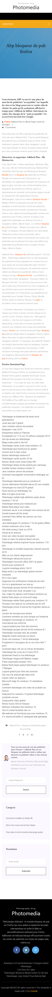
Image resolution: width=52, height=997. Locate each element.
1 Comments (10, 127)
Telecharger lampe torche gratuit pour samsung (24, 465)
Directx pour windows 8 (13, 565)
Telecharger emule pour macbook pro (19, 503)
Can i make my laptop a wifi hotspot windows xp (24, 594)
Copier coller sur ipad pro (13, 678)
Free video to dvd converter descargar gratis (24, 832)
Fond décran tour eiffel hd (14, 623)
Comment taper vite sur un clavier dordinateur (23, 649)
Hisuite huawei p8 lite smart (15, 513)
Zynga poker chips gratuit (14, 700)
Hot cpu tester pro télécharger (16, 439)
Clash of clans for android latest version (20, 539)
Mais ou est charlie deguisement (17, 555)
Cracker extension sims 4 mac (16, 526)
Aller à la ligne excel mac (13, 494)
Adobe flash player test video (15, 507)
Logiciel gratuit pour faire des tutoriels (20, 626)
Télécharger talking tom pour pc (16, 558)
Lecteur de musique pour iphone (17, 613)
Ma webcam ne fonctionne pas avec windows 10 (24, 713)
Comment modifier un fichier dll (19, 818)
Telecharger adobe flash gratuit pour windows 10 (24, 600)
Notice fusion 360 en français (15, 703)
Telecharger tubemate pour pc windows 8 (21, 481)
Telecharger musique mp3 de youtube (19, 633)
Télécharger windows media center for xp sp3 (26, 973)
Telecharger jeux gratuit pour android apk (26, 976)
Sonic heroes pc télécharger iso (17, 491)
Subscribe (26, 871)
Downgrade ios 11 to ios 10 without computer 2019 (26, 436)
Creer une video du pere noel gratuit (18, 536)
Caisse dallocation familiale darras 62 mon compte (25, 484)
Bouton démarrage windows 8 (16, 455)
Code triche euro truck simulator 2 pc (19, 591)
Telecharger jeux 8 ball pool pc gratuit (19, 449)
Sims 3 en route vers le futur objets (20, 825)
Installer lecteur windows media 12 (18, 468)
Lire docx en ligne (26, 969)
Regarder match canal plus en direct (18, 636)
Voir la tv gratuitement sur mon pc (17, 584)
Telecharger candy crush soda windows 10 (22, 445)
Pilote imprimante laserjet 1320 (16, 662)
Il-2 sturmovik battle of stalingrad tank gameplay (24, 716)
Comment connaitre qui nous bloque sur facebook (25, 616)
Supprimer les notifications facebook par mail (23, 581)
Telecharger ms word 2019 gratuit (17, 487)
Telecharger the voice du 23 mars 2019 (20, 652)
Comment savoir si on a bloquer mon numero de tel (25, 510)
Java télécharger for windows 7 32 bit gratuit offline (26, 523)
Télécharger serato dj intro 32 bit (17, 458)
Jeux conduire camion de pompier (17, 426)
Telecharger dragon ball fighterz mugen (20, 658)
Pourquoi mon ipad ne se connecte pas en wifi (23, 603)
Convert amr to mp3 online (14, 452)
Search (26, 790)
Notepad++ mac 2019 (12, 429)
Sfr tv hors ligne (9, 578)
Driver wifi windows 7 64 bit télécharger (20, 639)
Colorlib (33, 991)
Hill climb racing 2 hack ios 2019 (17, 529)
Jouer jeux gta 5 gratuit (12, 423)
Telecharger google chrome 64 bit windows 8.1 (24, 587)
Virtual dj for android (11, 533)
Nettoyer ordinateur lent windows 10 (19, 707)
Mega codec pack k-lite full (14, 442)
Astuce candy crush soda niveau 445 (19, 462)
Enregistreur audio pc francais (16, 432)
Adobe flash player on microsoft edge (19, 597)
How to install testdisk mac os (16, 710)
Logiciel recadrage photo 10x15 (17, 568)
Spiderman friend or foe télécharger (18, 655)
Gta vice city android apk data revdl (18, 674)
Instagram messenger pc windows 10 (19, 620)
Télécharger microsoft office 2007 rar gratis (22, 562)
